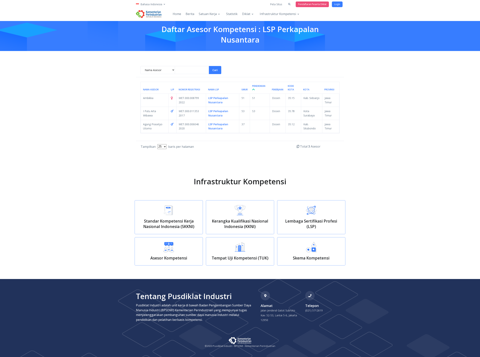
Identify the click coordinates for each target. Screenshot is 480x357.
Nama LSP (213, 89)
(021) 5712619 (314, 310)
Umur (245, 89)
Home (177, 14)
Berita (190, 14)
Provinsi (329, 89)
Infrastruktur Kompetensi (278, 14)
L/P (172, 89)
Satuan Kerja (208, 14)
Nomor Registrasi (189, 89)
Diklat (246, 14)
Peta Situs (276, 4)
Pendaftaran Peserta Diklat (312, 4)
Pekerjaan (277, 89)
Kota (306, 89)
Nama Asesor (151, 89)
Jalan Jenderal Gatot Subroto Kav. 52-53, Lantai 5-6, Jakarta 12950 (279, 315)
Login (337, 4)
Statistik (232, 14)
